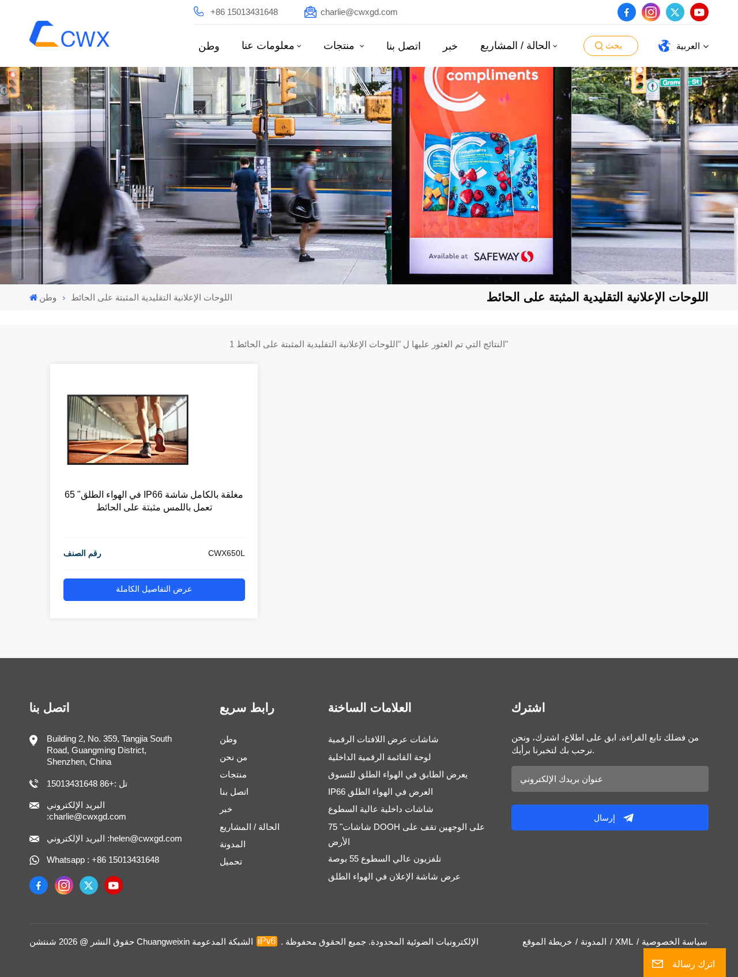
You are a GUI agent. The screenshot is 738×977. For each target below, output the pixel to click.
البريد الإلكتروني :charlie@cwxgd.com (86, 810)
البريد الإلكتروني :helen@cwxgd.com (114, 838)
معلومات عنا (268, 45)
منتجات (340, 45)
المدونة (233, 844)
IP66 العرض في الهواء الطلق (380, 791)
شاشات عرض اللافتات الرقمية (383, 739)
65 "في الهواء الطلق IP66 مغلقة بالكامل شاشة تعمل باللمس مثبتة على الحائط (154, 501)
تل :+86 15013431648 (87, 783)
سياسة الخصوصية (674, 941)
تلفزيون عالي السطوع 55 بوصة (384, 858)
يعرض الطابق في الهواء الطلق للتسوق (398, 774)
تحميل (231, 861)
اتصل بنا (403, 46)
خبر (450, 46)
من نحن (233, 757)
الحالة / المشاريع (515, 45)
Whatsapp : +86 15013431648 (103, 860)
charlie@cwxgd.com (359, 12)
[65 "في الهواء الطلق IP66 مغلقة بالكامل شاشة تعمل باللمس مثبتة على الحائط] (127, 474)
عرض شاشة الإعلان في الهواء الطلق (394, 876)
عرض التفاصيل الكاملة (154, 589)
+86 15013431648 (244, 12)
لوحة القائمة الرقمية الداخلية (379, 757)
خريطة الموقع (547, 941)
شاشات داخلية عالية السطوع (381, 809)
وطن (209, 46)
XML (624, 941)
